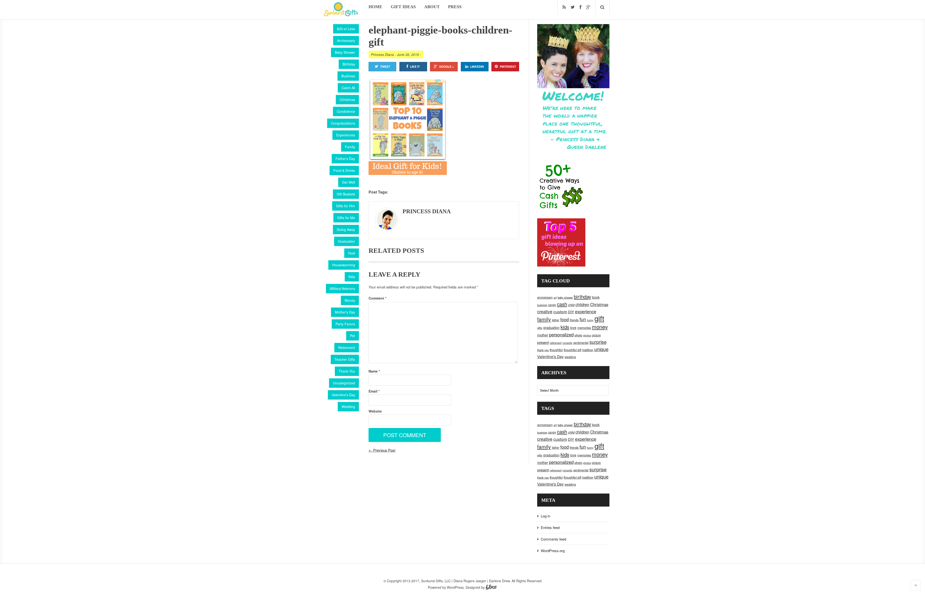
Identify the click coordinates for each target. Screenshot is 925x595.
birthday (582, 296)
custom (560, 311)
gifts (539, 328)
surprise (598, 341)
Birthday (349, 64)
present (543, 342)
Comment (377, 298)
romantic (567, 343)
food (564, 319)
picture (596, 335)
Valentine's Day (343, 394)
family (544, 319)
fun (583, 319)
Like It (415, 66)
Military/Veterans (342, 288)
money (600, 326)
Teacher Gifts (345, 359)
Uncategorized (344, 383)
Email (374, 391)
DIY (571, 311)
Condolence (346, 111)
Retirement (346, 347)
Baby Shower (345, 52)
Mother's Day (345, 312)
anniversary (545, 297)
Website (375, 411)
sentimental (580, 343)
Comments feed (553, 539)
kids (565, 326)
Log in (545, 515)
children (582, 304)
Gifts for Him (345, 205)
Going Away (346, 229)
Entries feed (550, 527)
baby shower (565, 297)
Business (348, 76)
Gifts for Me (346, 217)
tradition (587, 350)
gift (599, 318)
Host (351, 253)
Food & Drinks (344, 170)
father (555, 320)
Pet (352, 335)
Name (374, 371)
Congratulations (343, 123)
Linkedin (477, 66)
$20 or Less (346, 28)
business (542, 305)
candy (552, 305)
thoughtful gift (572, 350)
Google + (446, 66)
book (596, 297)
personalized (561, 334)
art (555, 297)
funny (590, 320)
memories (584, 327)
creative (544, 311)
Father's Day (345, 158)
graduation (551, 327)
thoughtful (556, 350)
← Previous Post (382, 450)
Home (375, 6)
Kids (352, 276)
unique (601, 349)
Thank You (347, 371)
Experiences (345, 135)
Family (350, 146)
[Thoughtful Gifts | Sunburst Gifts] (341, 15)
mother (542, 335)
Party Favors (345, 323)
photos (587, 335)
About (432, 6)
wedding (570, 357)
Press (455, 6)
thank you (543, 350)
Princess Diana (382, 54)
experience (585, 311)
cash (562, 304)
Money (350, 300)
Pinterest (508, 66)
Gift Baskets (346, 194)
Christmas (347, 99)
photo (578, 335)
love (573, 327)
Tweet (385, 66)
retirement (556, 343)
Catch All (348, 87)
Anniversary (346, 40)
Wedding (348, 406)
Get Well (348, 182)
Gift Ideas (403, 6)
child (571, 304)
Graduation (346, 241)
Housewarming (343, 264)
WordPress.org (553, 550)
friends (574, 320)
